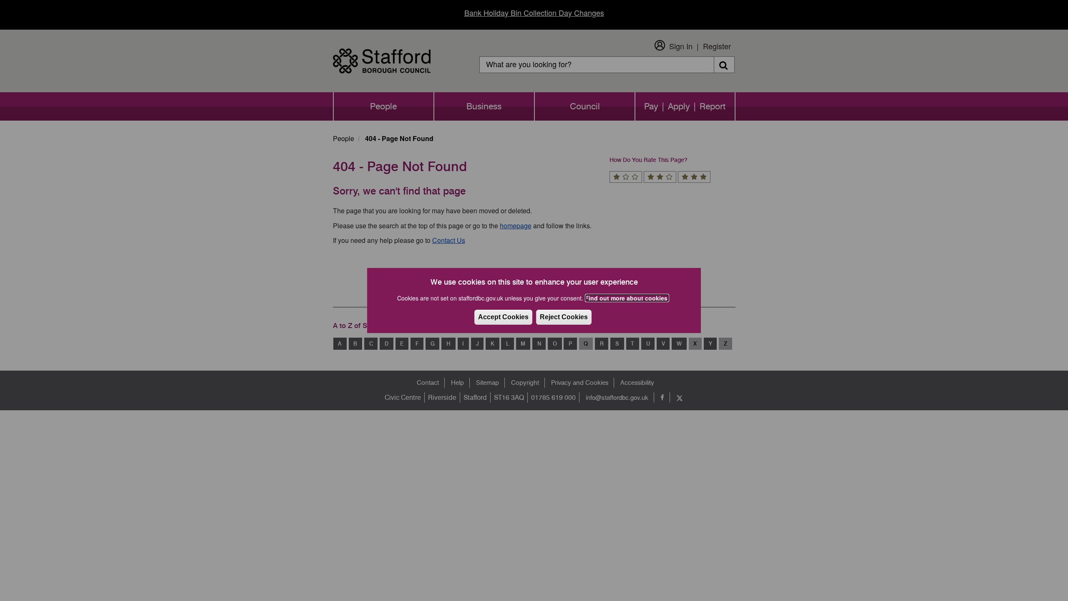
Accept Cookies (503, 317)
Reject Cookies (564, 317)
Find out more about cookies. (627, 298)
